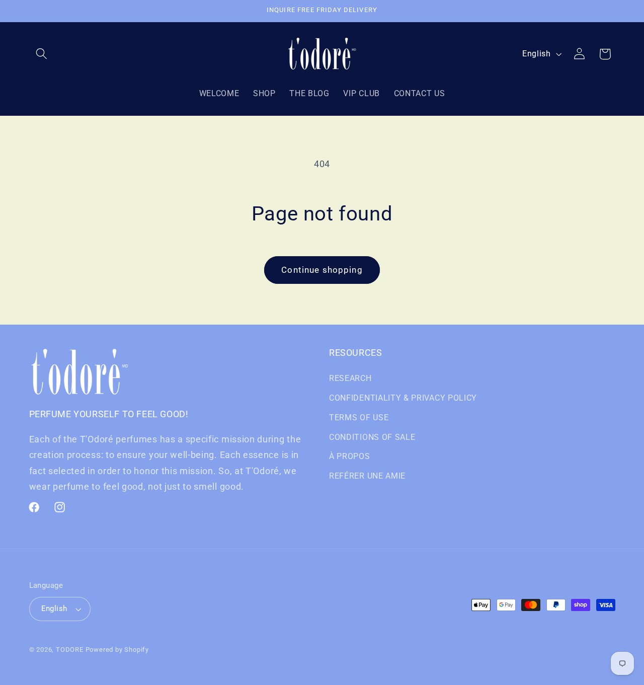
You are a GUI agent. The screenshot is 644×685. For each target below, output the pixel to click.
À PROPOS (349, 456)
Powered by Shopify (117, 649)
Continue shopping (322, 270)
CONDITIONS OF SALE (372, 437)
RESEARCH (350, 378)
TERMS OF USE (358, 417)
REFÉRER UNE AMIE (367, 476)
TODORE (70, 649)
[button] (42, 54)
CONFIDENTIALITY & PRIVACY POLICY (403, 398)
